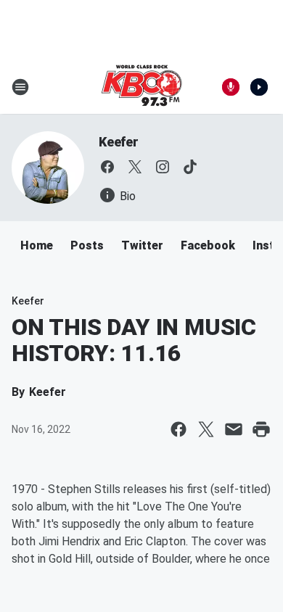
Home (36, 245)
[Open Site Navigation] (20, 87)
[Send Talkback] (230, 87)
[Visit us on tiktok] (190, 166)
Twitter (142, 245)
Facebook (208, 245)
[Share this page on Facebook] (178, 429)
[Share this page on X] (206, 429)
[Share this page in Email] (233, 429)
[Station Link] (141, 87)
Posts (87, 245)
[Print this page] (261, 429)
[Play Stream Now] (259, 87)
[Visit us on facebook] (107, 166)
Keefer (119, 141)
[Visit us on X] (135, 166)
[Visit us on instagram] (162, 166)
